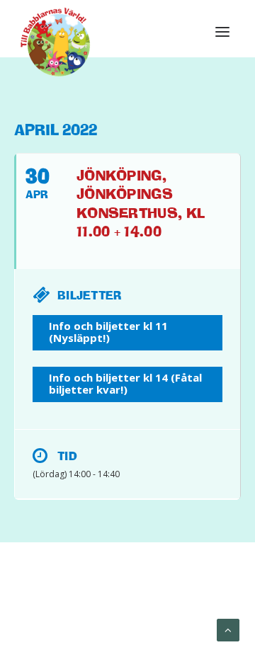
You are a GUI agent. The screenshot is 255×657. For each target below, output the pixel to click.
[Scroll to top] (228, 629)
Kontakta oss (168, 615)
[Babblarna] (55, 41)
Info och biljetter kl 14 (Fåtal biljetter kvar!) (125, 383)
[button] (222, 32)
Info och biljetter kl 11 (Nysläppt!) (108, 332)
